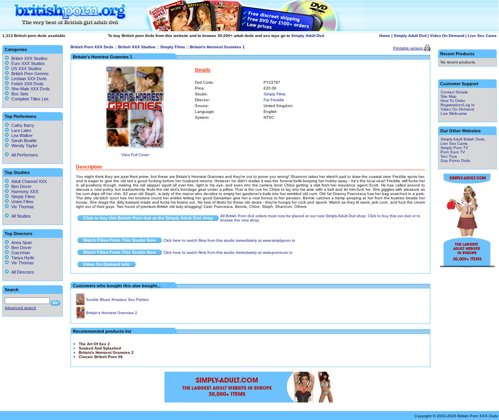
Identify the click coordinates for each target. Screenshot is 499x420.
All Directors (21, 272)
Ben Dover (20, 186)
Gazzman (19, 252)
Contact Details (454, 92)
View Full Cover (135, 155)
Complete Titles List (28, 99)
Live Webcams (454, 113)
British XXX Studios (137, 47)
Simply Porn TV (454, 148)
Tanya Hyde (21, 257)
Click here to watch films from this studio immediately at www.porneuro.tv (227, 252)
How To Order (453, 100)
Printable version (408, 48)
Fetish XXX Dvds (27, 83)
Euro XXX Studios (28, 63)
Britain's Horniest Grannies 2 (111, 313)
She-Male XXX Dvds (30, 88)
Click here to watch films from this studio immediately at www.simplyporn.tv (229, 240)
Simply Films (172, 47)
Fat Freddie (274, 100)
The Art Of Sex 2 (94, 344)
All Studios (20, 216)
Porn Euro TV (453, 152)
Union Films (21, 201)
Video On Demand (447, 35)
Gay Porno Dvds (455, 160)
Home (384, 35)
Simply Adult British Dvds (463, 139)
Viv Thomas (21, 206)
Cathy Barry (21, 125)
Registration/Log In (458, 105)
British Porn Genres (30, 73)
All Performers (23, 155)
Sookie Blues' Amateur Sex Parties (117, 299)
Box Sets (19, 93)
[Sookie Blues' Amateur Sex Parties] (80, 304)
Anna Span (20, 242)
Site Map (449, 96)
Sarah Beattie (23, 140)
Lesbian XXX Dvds (29, 78)
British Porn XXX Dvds (92, 47)
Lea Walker (21, 135)
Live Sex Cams (482, 35)
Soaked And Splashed (100, 348)
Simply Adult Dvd (307, 35)
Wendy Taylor (23, 145)
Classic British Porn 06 (101, 357)
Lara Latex (20, 130)
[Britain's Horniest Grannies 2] (80, 317)
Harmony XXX (23, 191)
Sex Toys (449, 156)
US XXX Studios (26, 68)
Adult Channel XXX (28, 181)
